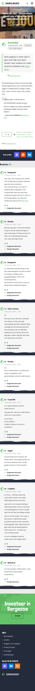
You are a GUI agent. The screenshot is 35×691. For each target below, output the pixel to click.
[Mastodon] (4, 666)
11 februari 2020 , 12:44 (12, 491)
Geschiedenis (8, 636)
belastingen (21, 134)
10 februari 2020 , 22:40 (12, 453)
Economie (28, 45)
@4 (5, 368)
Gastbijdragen (9, 655)
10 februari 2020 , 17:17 (12, 265)
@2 (5, 269)
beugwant (12, 172)
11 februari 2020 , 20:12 (12, 566)
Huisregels (7, 651)
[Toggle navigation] (32, 3)
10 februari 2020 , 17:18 (12, 312)
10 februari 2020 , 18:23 (12, 364)
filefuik (24, 201)
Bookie (11, 221)
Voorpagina (18, 9)
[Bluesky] (11, 666)
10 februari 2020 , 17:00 (12, 224)
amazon (19, 132)
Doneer (17, 616)
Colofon (6, 640)
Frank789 (11, 400)
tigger (10, 450)
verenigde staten (27, 137)
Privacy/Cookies (9, 647)
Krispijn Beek (13, 42)
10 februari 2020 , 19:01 (12, 402)
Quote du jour (17, 48)
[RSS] (17, 666)
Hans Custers (13, 309)
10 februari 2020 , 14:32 (12, 175)
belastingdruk (28, 132)
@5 (5, 406)
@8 (5, 569)
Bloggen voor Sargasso (12, 644)
